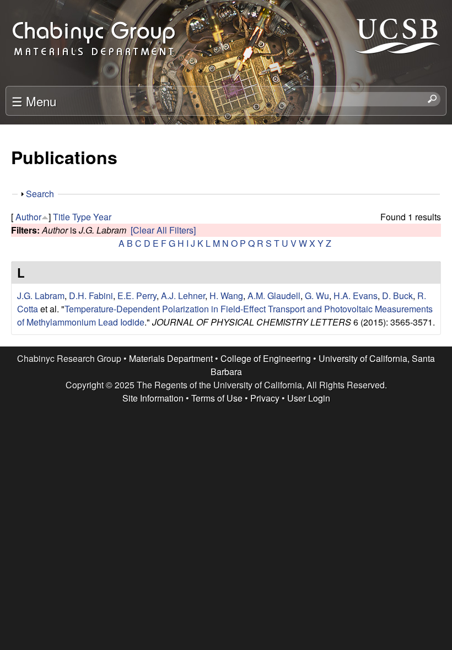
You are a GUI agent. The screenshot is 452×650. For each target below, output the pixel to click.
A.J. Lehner (183, 295)
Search (40, 193)
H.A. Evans (355, 295)
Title (61, 216)
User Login (308, 398)
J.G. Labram (40, 295)
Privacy (264, 398)
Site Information (153, 398)
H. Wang (226, 295)
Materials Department (171, 358)
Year (102, 216)
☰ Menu (34, 101)
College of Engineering (265, 358)
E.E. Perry (137, 295)
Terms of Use (217, 398)
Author (28, 216)
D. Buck (397, 295)
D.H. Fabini (91, 295)
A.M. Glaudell (273, 295)
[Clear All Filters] (163, 230)
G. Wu (317, 295)
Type (81, 216)
